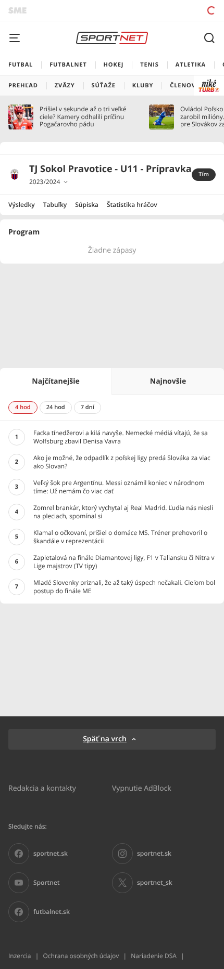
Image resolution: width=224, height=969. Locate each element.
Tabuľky (55, 204)
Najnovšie (168, 381)
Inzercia (19, 955)
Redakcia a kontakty (42, 788)
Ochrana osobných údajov (81, 955)
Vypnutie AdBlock (141, 788)
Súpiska (86, 204)
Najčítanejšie (55, 381)
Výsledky (21, 204)
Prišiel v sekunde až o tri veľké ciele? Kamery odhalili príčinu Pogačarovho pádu (83, 117)
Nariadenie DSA (154, 955)
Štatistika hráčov (132, 204)
